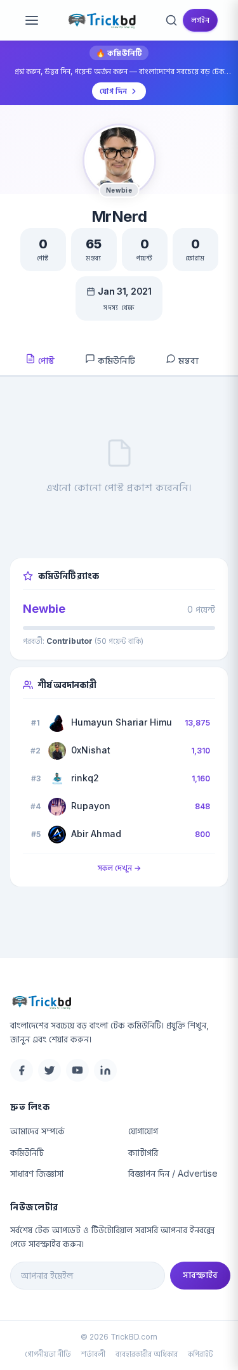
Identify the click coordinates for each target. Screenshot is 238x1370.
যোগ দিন (113, 91)
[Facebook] (21, 1070)
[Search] (171, 20)
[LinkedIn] (105, 1070)
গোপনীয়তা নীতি (48, 1354)
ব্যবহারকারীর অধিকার (147, 1354)
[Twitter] (49, 1070)
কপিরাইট (200, 1354)
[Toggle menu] (31, 20)
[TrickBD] (120, 1002)
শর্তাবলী (93, 1354)
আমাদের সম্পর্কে (37, 1130)
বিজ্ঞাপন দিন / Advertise (173, 1173)
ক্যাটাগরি (143, 1152)
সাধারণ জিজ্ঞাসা (36, 1173)
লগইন (200, 20)
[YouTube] (77, 1070)
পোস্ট (45, 360)
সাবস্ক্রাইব (200, 1274)
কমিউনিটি (115, 360)
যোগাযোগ (143, 1130)
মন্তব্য (187, 360)
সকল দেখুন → (119, 868)
